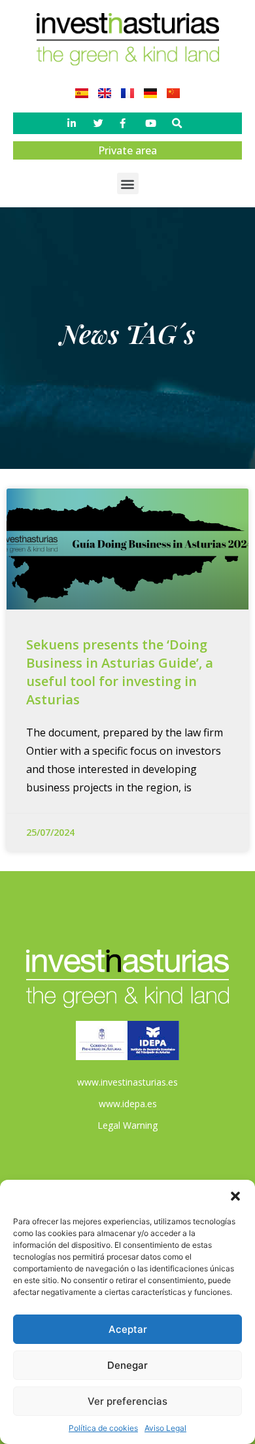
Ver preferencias (127, 1401)
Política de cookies (103, 1428)
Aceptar (128, 1329)
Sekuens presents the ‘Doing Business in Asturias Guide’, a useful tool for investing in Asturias (119, 672)
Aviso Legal (165, 1428)
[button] (235, 1196)
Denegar (127, 1365)
